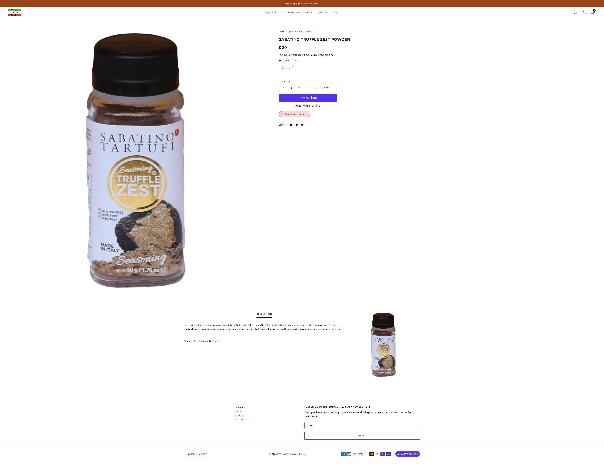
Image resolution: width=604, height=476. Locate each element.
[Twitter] (296, 125)
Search (239, 415)
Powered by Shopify (297, 454)
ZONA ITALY (281, 454)
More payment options (307, 105)
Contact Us (242, 419)
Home (281, 32)
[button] (575, 12)
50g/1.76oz (287, 68)
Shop (238, 411)
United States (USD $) (195, 454)
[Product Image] (136, 161)
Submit (362, 435)
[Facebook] (291, 125)
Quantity (285, 81)
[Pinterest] (302, 125)
